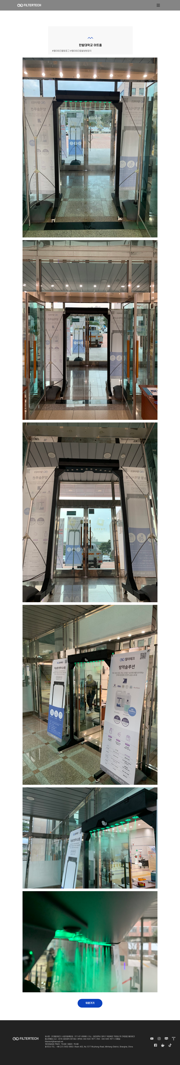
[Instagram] (159, 1038)
